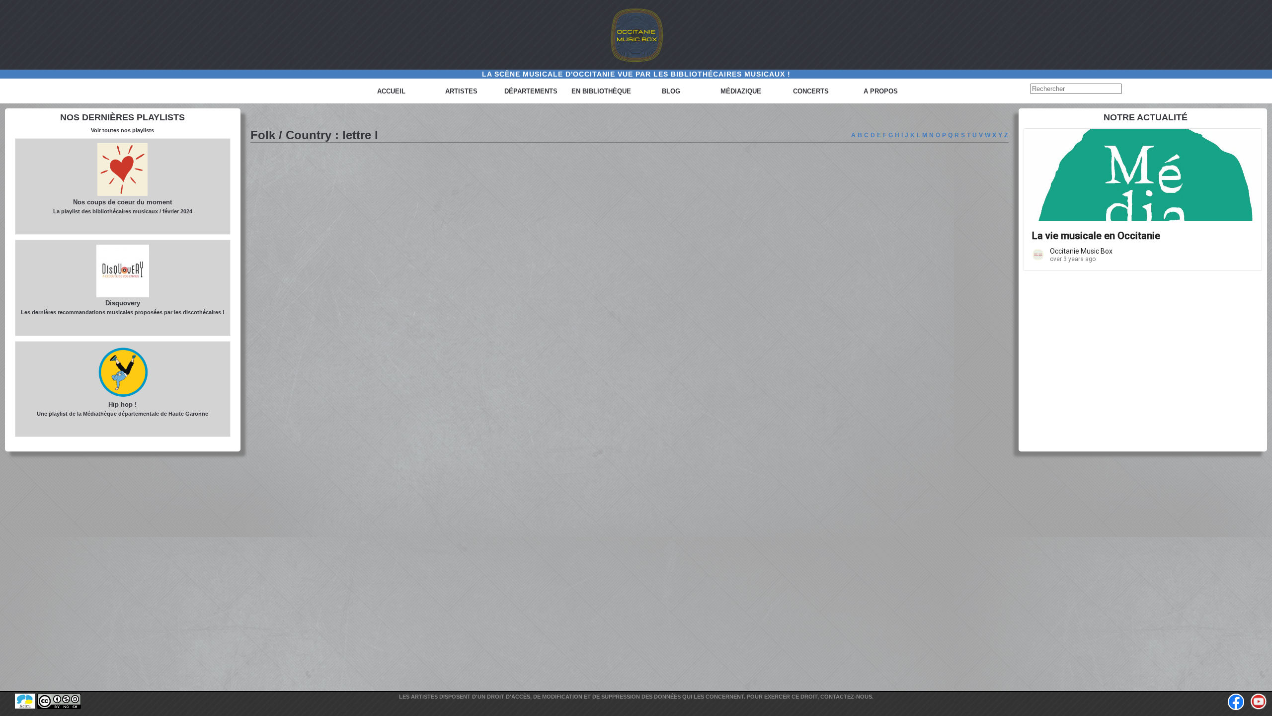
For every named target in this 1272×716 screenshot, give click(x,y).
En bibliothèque (601, 91)
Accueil (391, 91)
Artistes (461, 91)
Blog (671, 91)
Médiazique (740, 91)
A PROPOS (881, 91)
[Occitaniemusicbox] (636, 35)
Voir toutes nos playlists (122, 130)
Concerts (811, 91)
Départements (530, 91)
